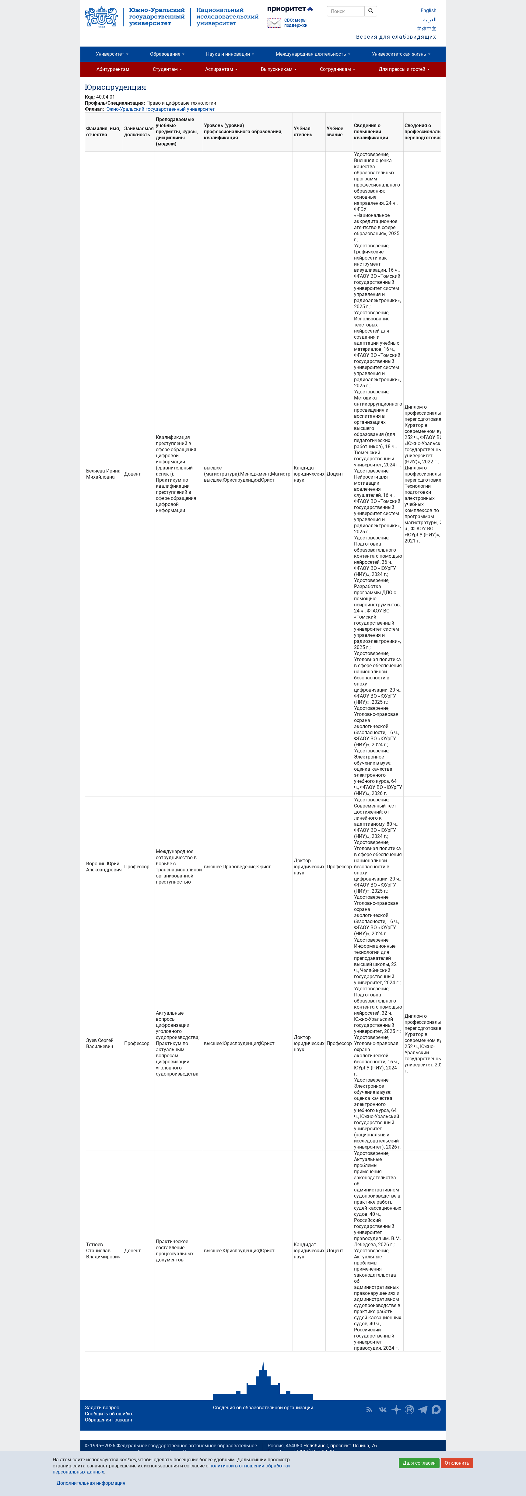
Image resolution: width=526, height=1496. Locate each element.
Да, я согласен (419, 1463)
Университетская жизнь (399, 54)
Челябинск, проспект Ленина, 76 (340, 1446)
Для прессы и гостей (402, 69)
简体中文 (427, 29)
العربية (430, 20)
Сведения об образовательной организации (263, 1408)
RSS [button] (369, 1409)
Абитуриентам (112, 69)
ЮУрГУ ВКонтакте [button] (382, 1409)
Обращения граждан (108, 1420)
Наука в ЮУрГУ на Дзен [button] (396, 1409)
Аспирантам (219, 69)
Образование (165, 54)
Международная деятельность (311, 54)
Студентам (166, 69)
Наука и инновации (228, 54)
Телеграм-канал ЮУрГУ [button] (423, 1409)
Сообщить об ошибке (109, 1414)
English (429, 10)
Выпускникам (277, 69)
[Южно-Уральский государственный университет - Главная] (171, 17)
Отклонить (457, 1463)
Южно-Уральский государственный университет (160, 109)
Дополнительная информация (91, 1483)
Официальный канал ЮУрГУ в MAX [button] (436, 1409)
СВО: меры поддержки (295, 23)
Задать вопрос (102, 1408)
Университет (110, 54)
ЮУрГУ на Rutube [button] (409, 1409)
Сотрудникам (336, 69)
